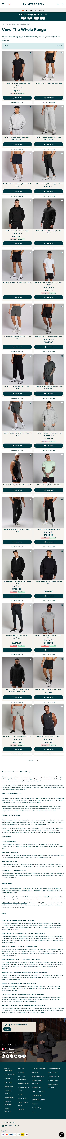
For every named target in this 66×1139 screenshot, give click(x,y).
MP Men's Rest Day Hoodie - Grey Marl (49, 433)
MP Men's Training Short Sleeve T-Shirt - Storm (48, 636)
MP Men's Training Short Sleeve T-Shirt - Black (17, 84)
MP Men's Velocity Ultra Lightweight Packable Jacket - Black (17, 690)
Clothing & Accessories (22, 1078)
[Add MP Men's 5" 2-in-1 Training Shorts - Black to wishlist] (62, 53)
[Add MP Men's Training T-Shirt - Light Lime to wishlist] (62, 454)
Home (4, 24)
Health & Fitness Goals (23, 1089)
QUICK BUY (18, 97)
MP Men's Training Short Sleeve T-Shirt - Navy (16, 896)
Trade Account (37, 1095)
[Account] (58, 4)
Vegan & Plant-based (23, 1104)
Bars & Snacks (22, 1098)
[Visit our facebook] (7, 1056)
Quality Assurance (38, 1076)
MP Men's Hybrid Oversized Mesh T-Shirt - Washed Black (49, 387)
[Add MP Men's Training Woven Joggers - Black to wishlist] (62, 153)
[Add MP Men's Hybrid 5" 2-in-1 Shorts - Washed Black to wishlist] (30, 402)
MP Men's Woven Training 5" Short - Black (48, 689)
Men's (13, 24)
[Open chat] (24, 1056)
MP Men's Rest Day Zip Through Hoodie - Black (17, 582)
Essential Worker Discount (53, 1086)
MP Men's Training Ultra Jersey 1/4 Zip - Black (49, 232)
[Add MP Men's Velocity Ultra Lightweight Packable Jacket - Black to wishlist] (30, 659)
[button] (61, 1134)
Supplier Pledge (37, 1108)
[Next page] (37, 761)
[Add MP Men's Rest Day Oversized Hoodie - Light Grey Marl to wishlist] (30, 107)
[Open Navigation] (3, 4)
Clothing (9, 24)
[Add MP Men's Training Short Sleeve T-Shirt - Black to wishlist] (30, 53)
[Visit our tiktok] (11, 1056)
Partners (35, 1103)
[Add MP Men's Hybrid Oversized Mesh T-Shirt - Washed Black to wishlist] (62, 356)
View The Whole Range (23, 24)
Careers (34, 1112)
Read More (5, 40)
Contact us (8, 1078)
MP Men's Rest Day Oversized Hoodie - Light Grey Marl (17, 138)
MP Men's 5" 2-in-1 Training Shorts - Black (48, 83)
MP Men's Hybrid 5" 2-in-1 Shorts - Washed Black (17, 434)
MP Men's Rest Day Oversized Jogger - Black (17, 387)
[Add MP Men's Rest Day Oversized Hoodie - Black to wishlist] (62, 551)
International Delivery (8, 1092)
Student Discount (53, 1076)
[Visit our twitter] (20, 1056)
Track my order (8, 1097)
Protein (20, 1094)
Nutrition (21, 1072)
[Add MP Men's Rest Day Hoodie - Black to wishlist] (30, 200)
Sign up (7, 1029)
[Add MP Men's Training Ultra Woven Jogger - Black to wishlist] (30, 499)
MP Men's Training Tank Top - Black (48, 736)
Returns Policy (8, 1086)
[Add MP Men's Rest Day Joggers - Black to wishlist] (62, 499)
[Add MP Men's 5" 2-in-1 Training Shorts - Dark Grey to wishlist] (30, 306)
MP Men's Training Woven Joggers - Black (49, 184)
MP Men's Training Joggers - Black (17, 635)
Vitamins (21, 1109)
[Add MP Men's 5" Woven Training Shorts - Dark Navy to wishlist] (30, 153)
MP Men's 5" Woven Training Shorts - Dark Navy (17, 185)
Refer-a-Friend (52, 1072)
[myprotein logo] (33, 4)
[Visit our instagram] (3, 1056)
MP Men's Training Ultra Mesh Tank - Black (17, 485)
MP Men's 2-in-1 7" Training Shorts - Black (48, 336)
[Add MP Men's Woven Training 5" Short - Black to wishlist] (62, 659)
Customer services (10, 1074)
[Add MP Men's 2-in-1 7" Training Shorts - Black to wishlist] (62, 306)
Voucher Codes (53, 1080)
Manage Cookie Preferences (11, 1045)
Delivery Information (8, 1110)
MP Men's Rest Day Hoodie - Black (17, 230)
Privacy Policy (36, 1087)
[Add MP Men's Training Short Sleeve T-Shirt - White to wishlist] (62, 252)
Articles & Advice (23, 1083)
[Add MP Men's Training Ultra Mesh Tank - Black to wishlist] (30, 454)
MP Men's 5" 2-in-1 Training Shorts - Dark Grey (17, 337)
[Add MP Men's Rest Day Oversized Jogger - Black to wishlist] (30, 356)
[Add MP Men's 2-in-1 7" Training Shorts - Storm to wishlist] (30, 706)
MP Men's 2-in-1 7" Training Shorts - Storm (17, 736)
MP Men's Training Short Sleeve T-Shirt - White (48, 283)
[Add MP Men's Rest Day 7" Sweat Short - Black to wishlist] (30, 252)
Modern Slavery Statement (37, 1082)
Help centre (8, 1082)
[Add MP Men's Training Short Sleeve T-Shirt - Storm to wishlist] (62, 605)
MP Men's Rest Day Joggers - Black (48, 529)
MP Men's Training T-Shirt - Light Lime (49, 485)
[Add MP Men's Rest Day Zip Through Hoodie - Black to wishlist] (30, 551)
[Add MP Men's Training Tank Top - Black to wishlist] (62, 706)
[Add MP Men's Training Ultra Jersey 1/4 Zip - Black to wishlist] (62, 200)
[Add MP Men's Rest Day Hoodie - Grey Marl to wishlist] (62, 402)
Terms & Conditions (38, 1091)
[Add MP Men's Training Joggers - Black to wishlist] (30, 605)
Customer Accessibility (8, 1103)
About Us (35, 1072)
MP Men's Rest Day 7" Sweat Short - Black (17, 282)
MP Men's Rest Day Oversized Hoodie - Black (49, 582)
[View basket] (62, 4)
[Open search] (9, 4)
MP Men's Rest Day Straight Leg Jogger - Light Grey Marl (48, 138)
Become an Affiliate (38, 1099)
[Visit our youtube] (16, 1056)
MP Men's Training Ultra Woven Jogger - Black (17, 530)
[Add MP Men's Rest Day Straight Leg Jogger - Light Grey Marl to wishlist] (62, 107)
